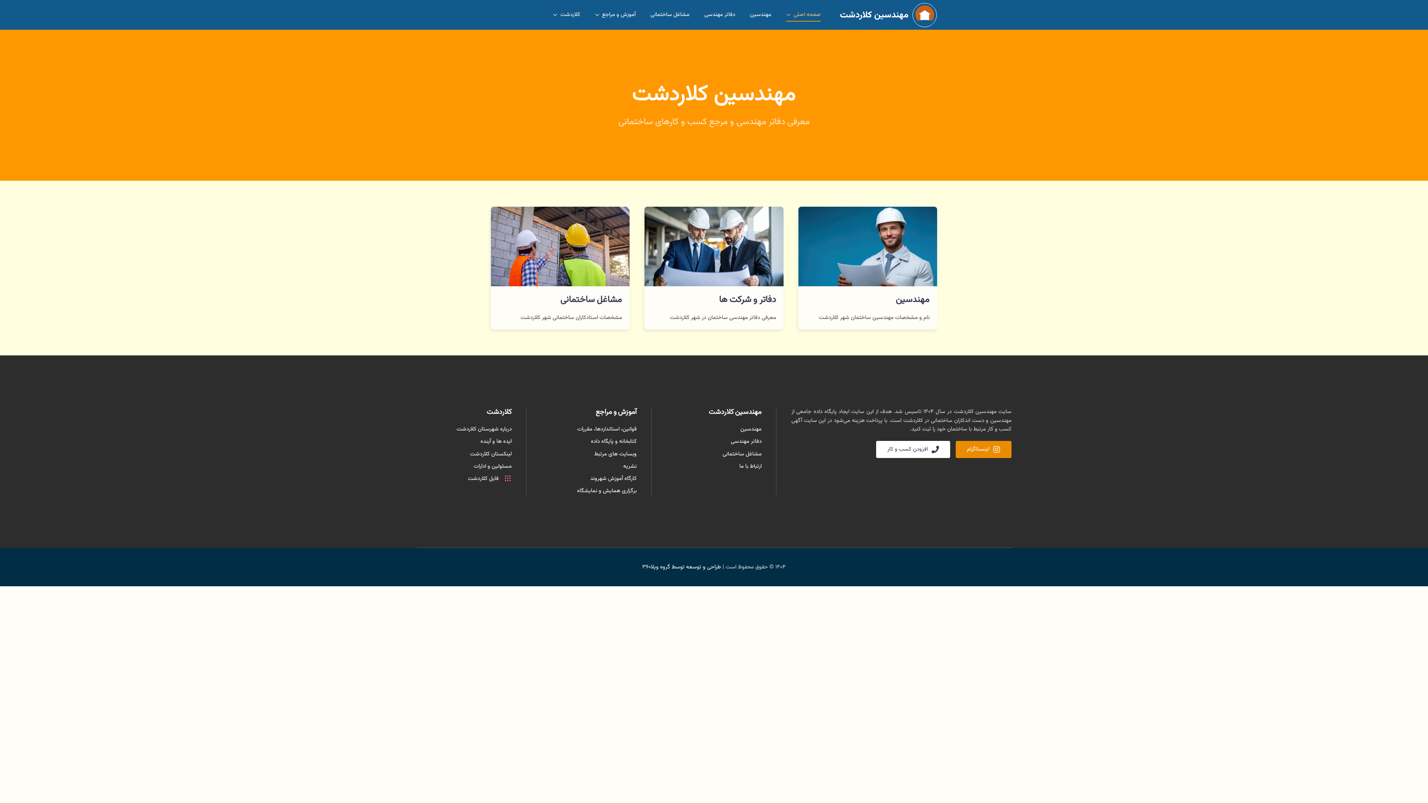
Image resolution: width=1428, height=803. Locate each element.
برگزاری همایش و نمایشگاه (607, 491)
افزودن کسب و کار (907, 449)
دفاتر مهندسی (719, 14)
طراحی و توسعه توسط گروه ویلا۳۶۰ (681, 567)
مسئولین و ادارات (493, 466)
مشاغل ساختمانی (669, 14)
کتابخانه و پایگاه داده (614, 441)
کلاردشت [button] (570, 14)
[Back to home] (886, 15)
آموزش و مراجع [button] (619, 14)
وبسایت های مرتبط (615, 454)
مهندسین (760, 14)
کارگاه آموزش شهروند (613, 478)
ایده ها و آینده (496, 441)
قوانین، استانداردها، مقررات (607, 429)
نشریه (630, 466)
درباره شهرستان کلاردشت (484, 429)
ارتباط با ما (750, 466)
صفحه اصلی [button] (807, 14)
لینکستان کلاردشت (491, 454)
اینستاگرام (978, 449)
